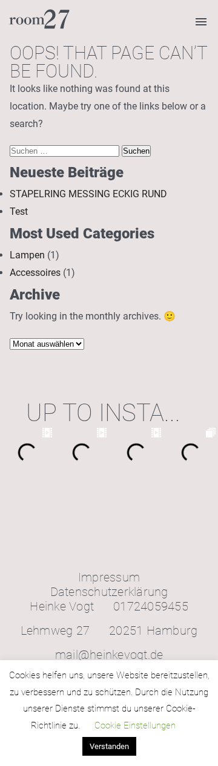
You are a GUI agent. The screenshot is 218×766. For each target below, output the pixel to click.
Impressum (109, 577)
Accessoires (35, 272)
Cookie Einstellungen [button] (135, 725)
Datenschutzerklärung (109, 591)
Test (19, 211)
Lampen (27, 255)
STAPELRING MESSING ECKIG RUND (88, 194)
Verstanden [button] (109, 746)
